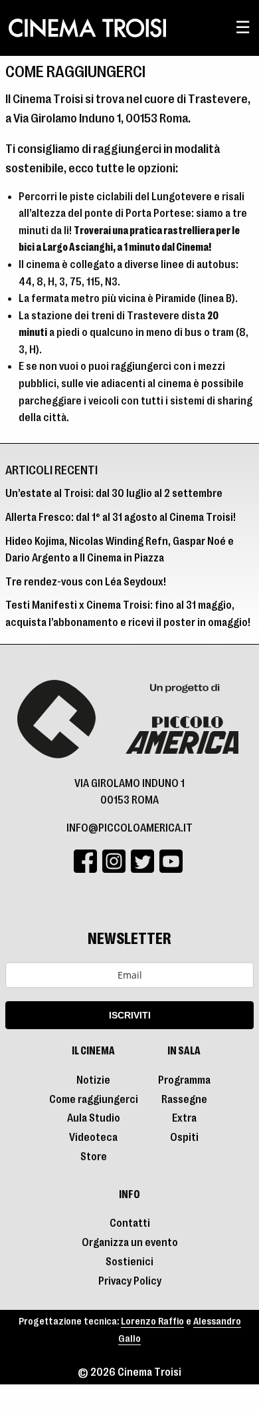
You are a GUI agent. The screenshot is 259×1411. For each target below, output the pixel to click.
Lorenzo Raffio (152, 1321)
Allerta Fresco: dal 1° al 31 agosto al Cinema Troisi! (120, 518)
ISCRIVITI (130, 1015)
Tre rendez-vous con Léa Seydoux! (85, 582)
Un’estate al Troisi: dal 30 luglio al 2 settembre (113, 494)
